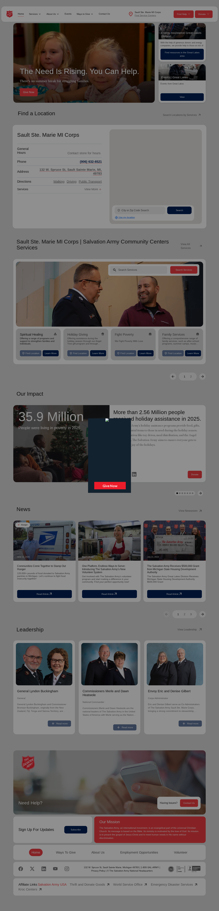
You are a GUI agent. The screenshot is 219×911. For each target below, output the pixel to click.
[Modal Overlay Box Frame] (109, 455)
